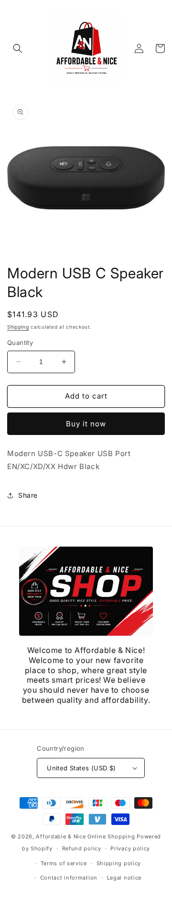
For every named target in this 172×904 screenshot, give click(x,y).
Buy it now (86, 423)
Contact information (68, 877)
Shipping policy (119, 863)
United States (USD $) (81, 768)
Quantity (20, 342)
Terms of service (64, 863)
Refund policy (81, 848)
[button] (17, 48)
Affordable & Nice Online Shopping (85, 836)
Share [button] (28, 495)
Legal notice (124, 877)
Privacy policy (130, 848)
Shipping (18, 327)
